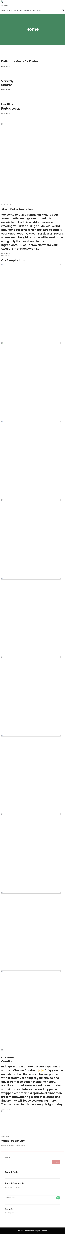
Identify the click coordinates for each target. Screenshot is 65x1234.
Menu (16, 10)
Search (8, 1157)
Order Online (5, 66)
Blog (21, 10)
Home (3, 10)
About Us (9, 10)
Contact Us (27, 10)
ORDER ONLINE (37, 10)
